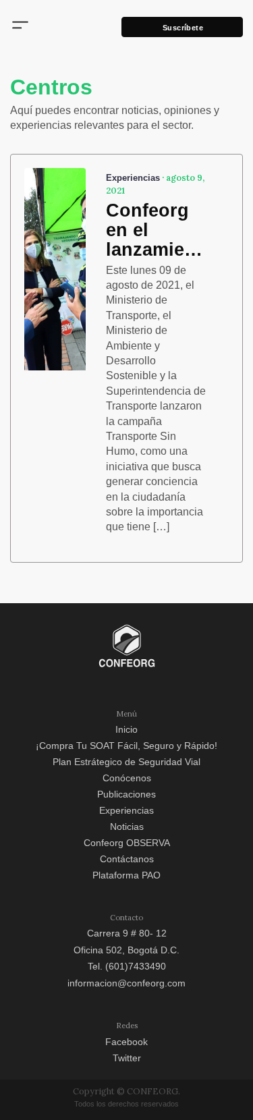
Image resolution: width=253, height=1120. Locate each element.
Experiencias (126, 810)
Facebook (126, 1041)
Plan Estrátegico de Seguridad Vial (126, 761)
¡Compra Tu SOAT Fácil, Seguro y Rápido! (126, 745)
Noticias (127, 826)
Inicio (126, 729)
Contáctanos (127, 858)
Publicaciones (126, 794)
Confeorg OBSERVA (127, 842)
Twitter (127, 1058)
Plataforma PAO (126, 875)
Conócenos (127, 778)
